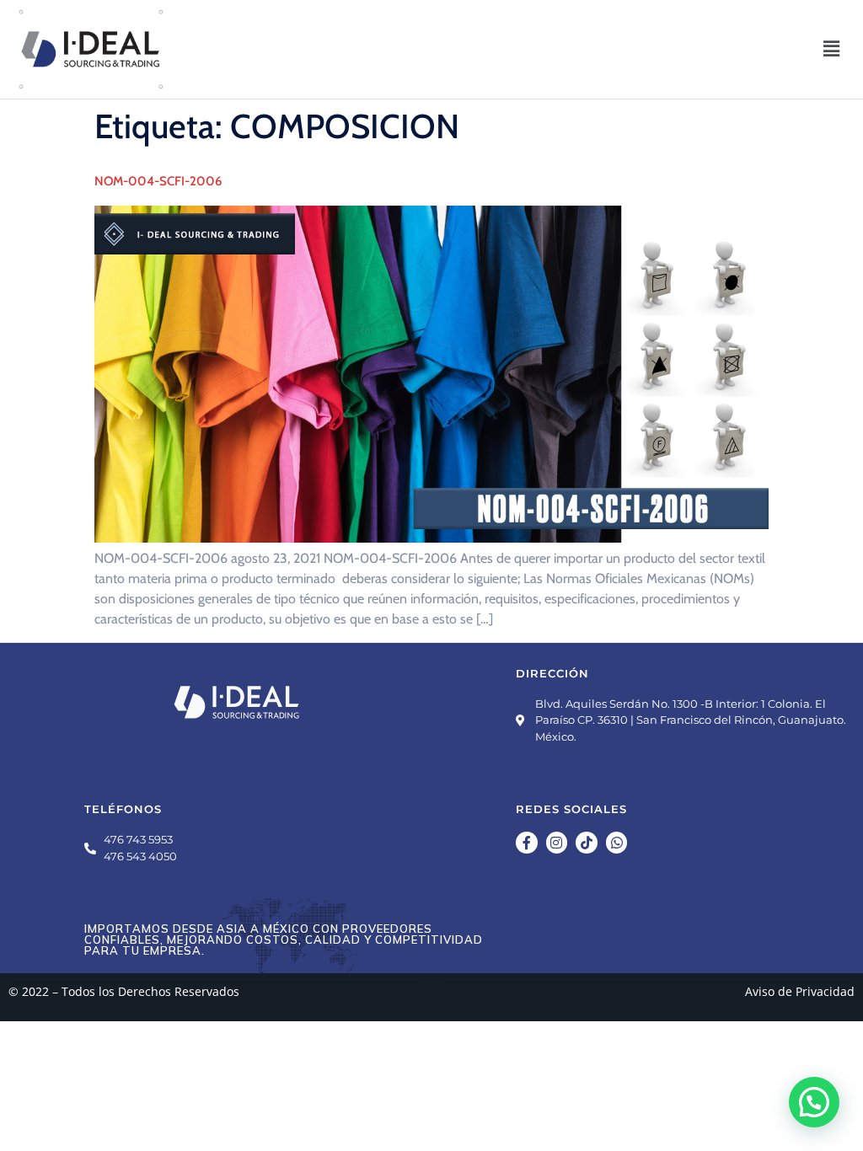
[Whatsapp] (617, 843)
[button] (831, 49)
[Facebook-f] (527, 843)
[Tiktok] (587, 843)
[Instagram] (557, 843)
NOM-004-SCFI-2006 (158, 181)
